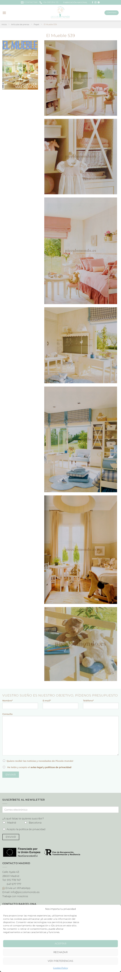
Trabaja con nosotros (15, 896)
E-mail (47, 700)
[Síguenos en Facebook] (92, 2)
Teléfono (88, 700)
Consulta (7, 714)
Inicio (4, 24)
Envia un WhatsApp (17, 888)
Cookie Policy (60, 967)
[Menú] (4, 13)
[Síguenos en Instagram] (95, 2)
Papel (36, 24)
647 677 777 (14, 884)
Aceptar (60, 943)
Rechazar (60, 952)
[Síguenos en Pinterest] (99, 2)
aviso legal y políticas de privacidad (51, 767)
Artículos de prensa (20, 24)
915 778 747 (14, 879)
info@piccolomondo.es (25, 892)
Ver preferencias (60, 960)
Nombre (7, 700)
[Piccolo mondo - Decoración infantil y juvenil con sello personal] (60, 13)
